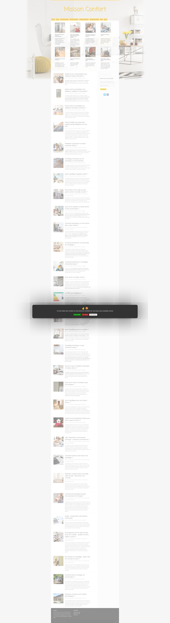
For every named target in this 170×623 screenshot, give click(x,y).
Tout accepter (77, 314)
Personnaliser (93, 314)
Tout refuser (85, 314)
